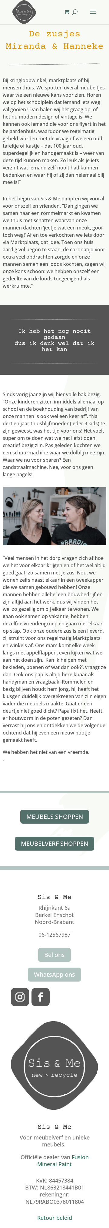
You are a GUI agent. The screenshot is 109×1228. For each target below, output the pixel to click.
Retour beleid (54, 1217)
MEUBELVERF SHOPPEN (54, 843)
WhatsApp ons (54, 974)
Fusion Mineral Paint (63, 1160)
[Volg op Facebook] (40, 997)
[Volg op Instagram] (20, 997)
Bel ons (54, 955)
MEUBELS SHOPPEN (54, 816)
